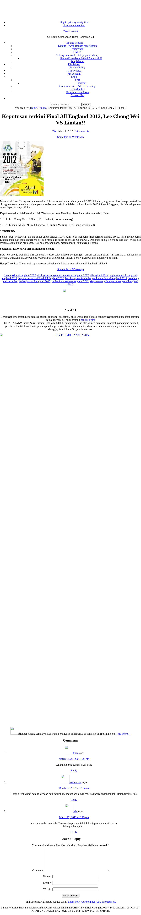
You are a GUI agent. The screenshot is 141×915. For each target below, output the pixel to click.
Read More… (123, 733)
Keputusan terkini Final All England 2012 (41, 278)
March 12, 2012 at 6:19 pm (74, 817)
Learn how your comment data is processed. (92, 901)
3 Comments (82, 131)
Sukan (7, 275)
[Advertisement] (70, 8)
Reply (74, 770)
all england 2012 (99, 275)
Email (47, 882)
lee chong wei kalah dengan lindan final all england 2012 (96, 278)
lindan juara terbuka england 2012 (70, 281)
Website (47, 889)
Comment (38, 870)
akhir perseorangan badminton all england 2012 (63, 275)
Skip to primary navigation (73, 22)
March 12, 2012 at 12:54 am (74, 788)
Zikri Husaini (70, 31)
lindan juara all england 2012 (34, 281)
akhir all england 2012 (24, 275)
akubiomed (75, 782)
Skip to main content (74, 25)
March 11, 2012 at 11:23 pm (74, 758)
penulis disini (88, 319)
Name (47, 876)
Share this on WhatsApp (70, 136)
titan (75, 752)
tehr (75, 811)
